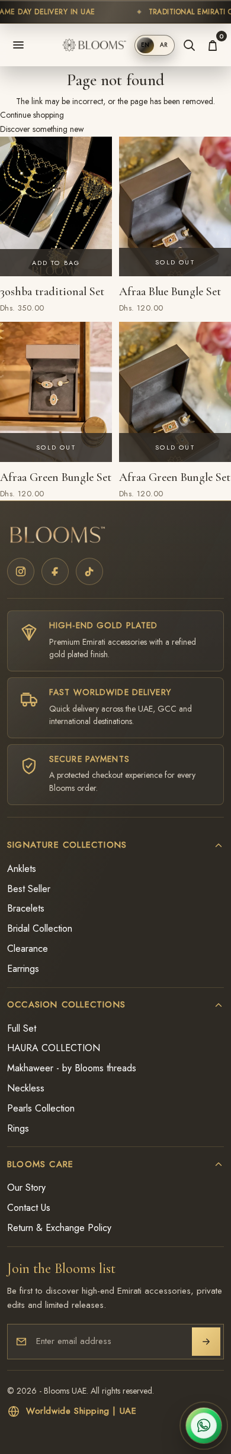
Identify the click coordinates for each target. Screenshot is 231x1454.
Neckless (25, 1088)
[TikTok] (89, 571)
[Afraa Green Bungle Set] (56, 391)
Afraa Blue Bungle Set (170, 292)
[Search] (189, 45)
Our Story (26, 1187)
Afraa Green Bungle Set (55, 477)
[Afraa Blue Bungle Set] (175, 206)
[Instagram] (20, 571)
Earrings (23, 968)
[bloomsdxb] (95, 44)
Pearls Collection (41, 1108)
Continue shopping (32, 115)
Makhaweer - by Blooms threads (71, 1068)
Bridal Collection (39, 928)
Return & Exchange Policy (59, 1228)
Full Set (21, 1028)
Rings (18, 1128)
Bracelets (25, 908)
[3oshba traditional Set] (56, 206)
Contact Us (28, 1207)
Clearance (27, 948)
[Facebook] (55, 571)
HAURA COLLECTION (53, 1048)
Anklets (21, 868)
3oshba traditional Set (52, 292)
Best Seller (28, 889)
